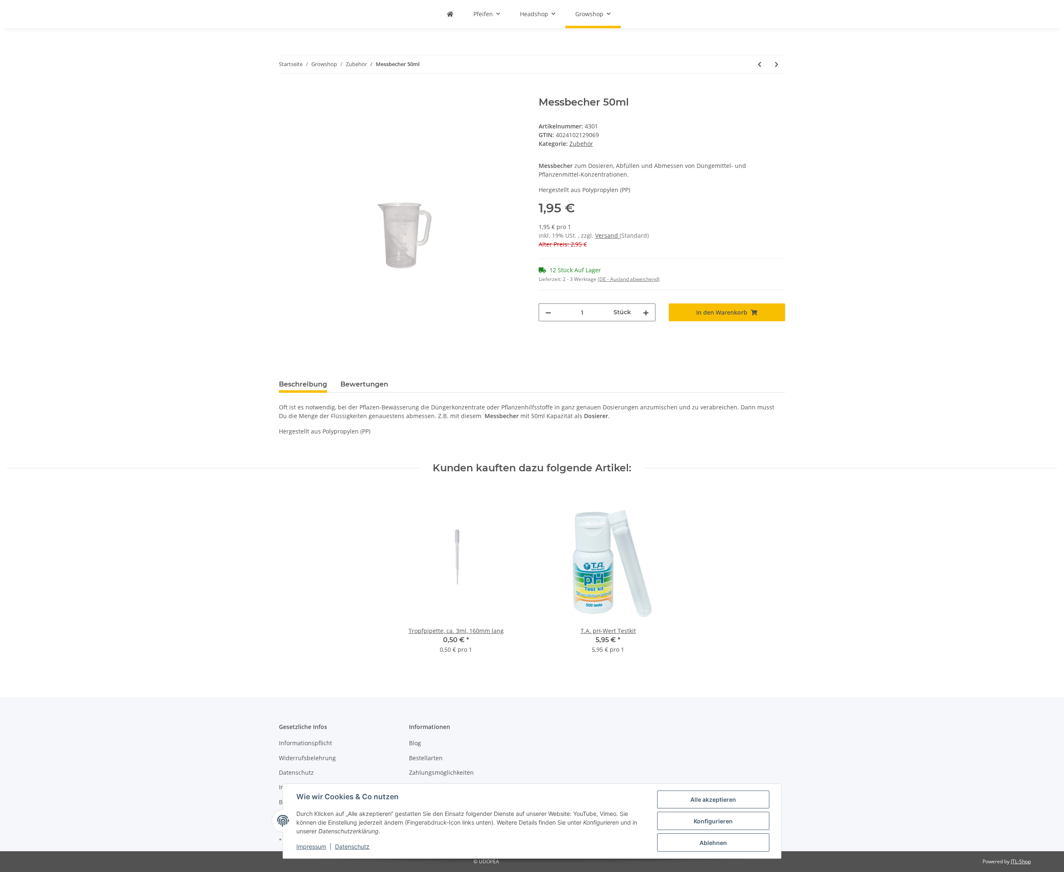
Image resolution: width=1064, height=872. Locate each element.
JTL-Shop (1021, 861)
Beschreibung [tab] (303, 384)
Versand (607, 235)
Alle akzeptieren (713, 799)
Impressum (311, 846)
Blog (415, 743)
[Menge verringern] (548, 312)
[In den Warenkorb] (285, 91)
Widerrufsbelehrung (307, 758)
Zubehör (581, 144)
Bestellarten (426, 758)
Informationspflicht (305, 743)
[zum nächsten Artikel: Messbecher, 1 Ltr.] (776, 64)
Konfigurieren (713, 821)
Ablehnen (713, 842)
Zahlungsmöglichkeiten (441, 772)
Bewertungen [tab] (364, 384)
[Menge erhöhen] (646, 312)
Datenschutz (296, 772)
